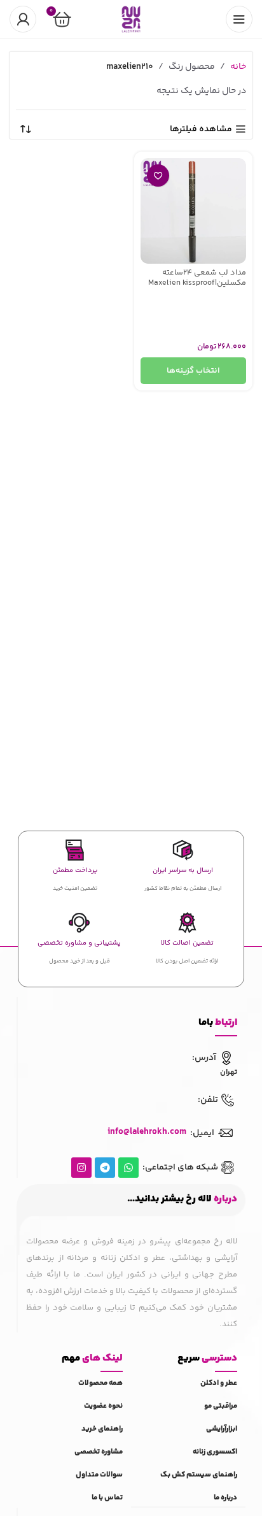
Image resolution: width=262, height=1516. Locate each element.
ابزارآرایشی (221, 1429)
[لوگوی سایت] (131, 19)
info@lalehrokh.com (146, 1132)
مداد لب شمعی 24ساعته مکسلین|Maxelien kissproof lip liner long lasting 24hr (197, 282)
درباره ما (225, 1498)
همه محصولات (100, 1383)
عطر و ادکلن (218, 1383)
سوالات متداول (99, 1475)
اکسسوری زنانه (215, 1452)
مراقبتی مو (220, 1406)
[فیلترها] (214, 471)
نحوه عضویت (103, 1406)
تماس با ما (107, 1498)
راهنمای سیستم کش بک (198, 1475)
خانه (238, 67)
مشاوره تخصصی (98, 1452)
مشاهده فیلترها (201, 129)
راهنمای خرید (102, 1429)
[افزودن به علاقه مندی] (158, 175)
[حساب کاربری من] (23, 19)
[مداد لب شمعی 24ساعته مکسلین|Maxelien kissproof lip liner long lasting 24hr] (193, 211)
